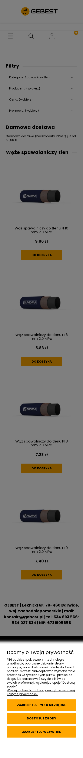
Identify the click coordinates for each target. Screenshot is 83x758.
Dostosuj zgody (41, 718)
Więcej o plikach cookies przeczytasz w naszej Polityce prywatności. (41, 692)
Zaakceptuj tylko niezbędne (41, 705)
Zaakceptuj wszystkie (41, 732)
